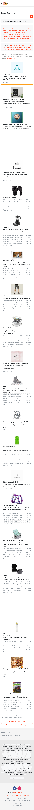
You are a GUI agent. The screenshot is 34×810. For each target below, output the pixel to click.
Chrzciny (17, 27)
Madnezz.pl (7, 765)
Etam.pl (29, 754)
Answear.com (27, 744)
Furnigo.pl (28, 755)
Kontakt (6, 795)
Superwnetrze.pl (19, 772)
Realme (10, 770)
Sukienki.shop (11, 772)
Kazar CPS (12, 761)
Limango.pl (29, 763)
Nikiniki (23, 768)
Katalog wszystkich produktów (17, 778)
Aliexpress (14, 744)
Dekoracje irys (26, 752)
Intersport (20, 759)
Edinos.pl (20, 754)
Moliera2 (26, 767)
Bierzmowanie (11, 27)
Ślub (24, 36)
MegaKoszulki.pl (19, 767)
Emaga (24, 754)
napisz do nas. (11, 58)
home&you (21, 757)
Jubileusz (17, 32)
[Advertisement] (17, 146)
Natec (10, 768)
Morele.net (5, 768)
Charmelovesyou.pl (15, 750)
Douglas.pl (5, 754)
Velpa (25, 772)
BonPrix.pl (15, 748)
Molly (30, 767)
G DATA (4, 757)
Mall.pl (12, 765)
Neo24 (14, 768)
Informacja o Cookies (25, 795)
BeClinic (21, 746)
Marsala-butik (26, 765)
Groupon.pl (15, 757)
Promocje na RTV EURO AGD (10, 49)
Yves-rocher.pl (22, 774)
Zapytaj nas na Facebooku (17, 721)
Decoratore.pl (19, 752)
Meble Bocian (11, 767)
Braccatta (21, 748)
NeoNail (19, 768)
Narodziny (17, 34)
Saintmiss (16, 770)
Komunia (4, 34)
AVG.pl (17, 746)
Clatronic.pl (23, 750)
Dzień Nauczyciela (19, 30)
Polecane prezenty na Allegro (18, 45)
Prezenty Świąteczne (11, 10)
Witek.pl (10, 774)
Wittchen (16, 774)
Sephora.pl (21, 770)
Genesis (9, 757)
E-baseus (15, 754)
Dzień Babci (24, 27)
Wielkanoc (12, 38)
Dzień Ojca (28, 30)
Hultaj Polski (7, 759)
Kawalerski (23, 32)
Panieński (23, 34)
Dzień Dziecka (21, 28)
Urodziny (28, 36)
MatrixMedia (4, 767)
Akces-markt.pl (7, 744)
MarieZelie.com (18, 765)
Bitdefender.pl (9, 748)
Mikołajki (10, 34)
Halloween (5, 32)
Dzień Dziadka (12, 28)
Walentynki (5, 38)
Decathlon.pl (12, 752)
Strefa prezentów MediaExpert (21, 47)
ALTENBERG (20, 744)
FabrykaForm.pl (12, 755)
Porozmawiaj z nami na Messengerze (17, 725)
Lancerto (23, 763)
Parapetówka (6, 36)
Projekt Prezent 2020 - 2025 (20, 792)
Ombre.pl (29, 768)
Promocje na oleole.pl (25, 49)
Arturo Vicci (11, 746)
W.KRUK (30, 772)
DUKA (10, 754)
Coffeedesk (29, 750)
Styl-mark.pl (4, 772)
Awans (4, 27)
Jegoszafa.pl (26, 759)
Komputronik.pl (19, 761)
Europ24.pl (5, 755)
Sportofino (27, 770)
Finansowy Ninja (21, 755)
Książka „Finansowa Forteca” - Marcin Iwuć (11, 763)
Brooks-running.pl (6, 750)
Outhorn (6, 770)
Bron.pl (26, 748)
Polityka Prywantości (14, 795)
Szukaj (2, 10)
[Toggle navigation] (31, 3)
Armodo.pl (5, 746)
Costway (6, 752)
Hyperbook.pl (14, 759)
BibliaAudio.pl (28, 746)
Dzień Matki (10, 30)
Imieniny (11, 32)
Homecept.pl (28, 757)
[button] (17, 16)
